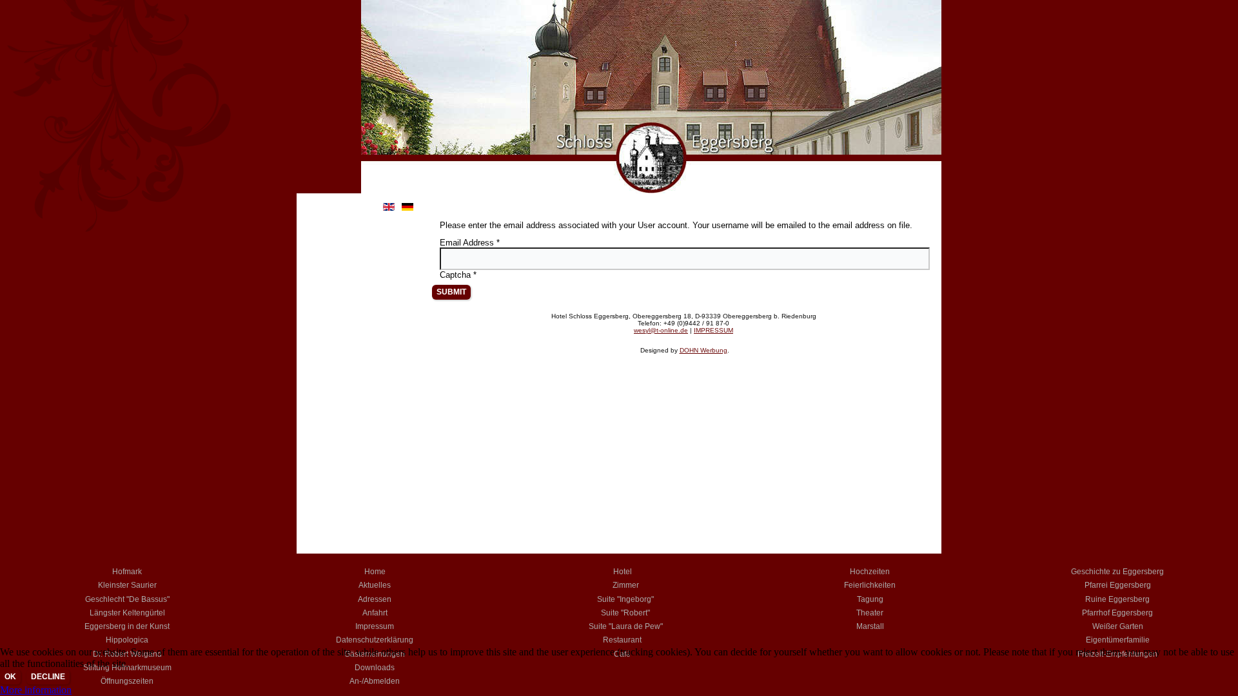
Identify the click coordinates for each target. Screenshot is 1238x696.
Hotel (622, 571)
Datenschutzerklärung (374, 639)
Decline (48, 676)
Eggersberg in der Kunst (127, 626)
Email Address (470, 242)
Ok (10, 676)
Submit (451, 291)
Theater (869, 612)
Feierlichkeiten (870, 585)
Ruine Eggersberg (1117, 599)
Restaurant (622, 639)
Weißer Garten (1117, 626)
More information (36, 689)
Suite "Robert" (625, 612)
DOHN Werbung (703, 350)
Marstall (870, 626)
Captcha (458, 275)
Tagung (870, 599)
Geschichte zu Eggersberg (1117, 571)
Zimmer (626, 585)
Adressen (374, 599)
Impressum (374, 626)
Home (375, 571)
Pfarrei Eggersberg (1118, 585)
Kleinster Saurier (127, 585)
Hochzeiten (870, 571)
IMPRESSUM (713, 330)
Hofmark (127, 571)
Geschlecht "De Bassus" (127, 599)
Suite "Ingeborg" (625, 599)
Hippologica (127, 639)
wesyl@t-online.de (661, 330)
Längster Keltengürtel (127, 612)
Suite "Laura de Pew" (626, 626)
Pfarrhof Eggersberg (1117, 612)
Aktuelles (375, 585)
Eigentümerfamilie (1118, 639)
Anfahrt (375, 612)
